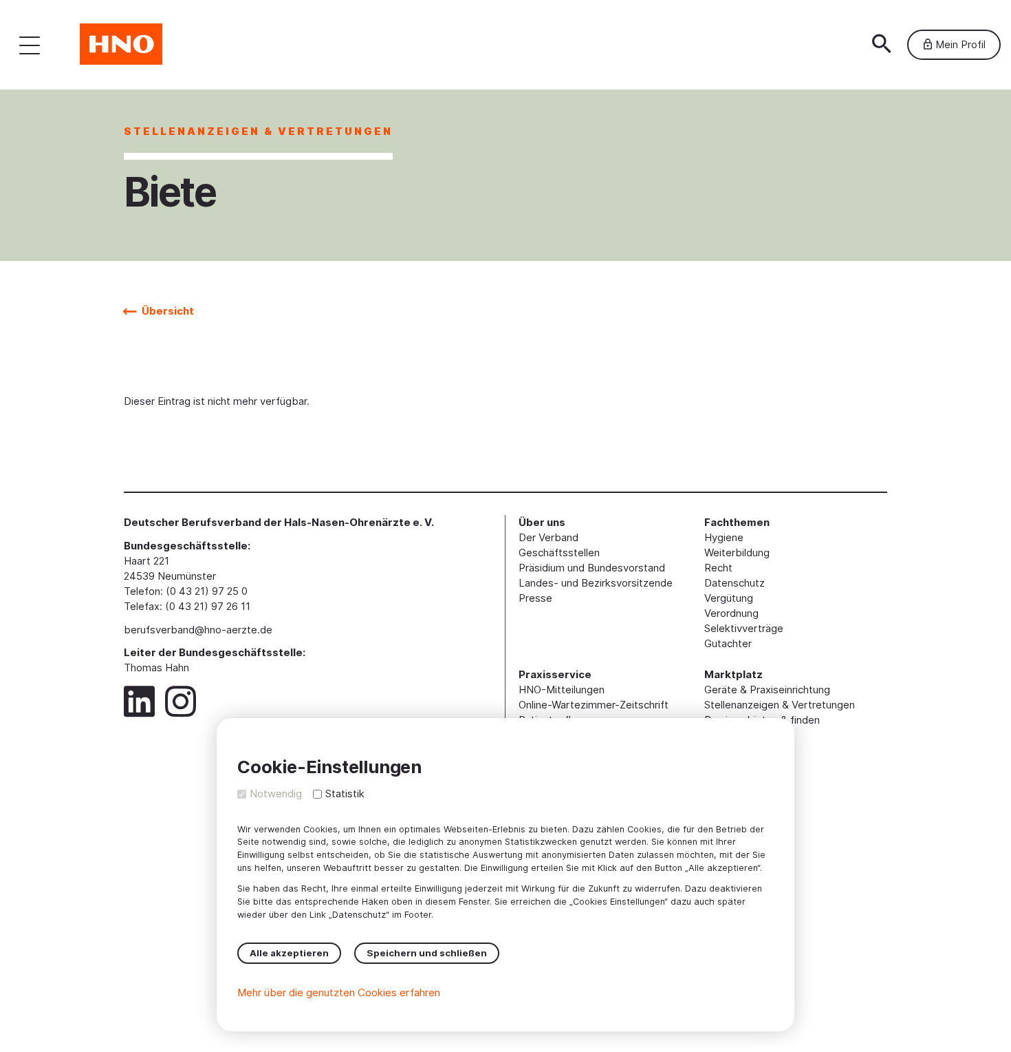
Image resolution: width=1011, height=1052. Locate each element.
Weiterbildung (737, 552)
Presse (535, 597)
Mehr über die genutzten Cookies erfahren (338, 992)
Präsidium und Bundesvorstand (592, 567)
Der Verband (548, 537)
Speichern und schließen (427, 952)
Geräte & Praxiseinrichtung (767, 689)
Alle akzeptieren (289, 952)
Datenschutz (734, 582)
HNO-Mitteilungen (562, 689)
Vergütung (728, 597)
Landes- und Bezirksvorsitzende (596, 582)
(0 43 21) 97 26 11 (207, 606)
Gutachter (728, 643)
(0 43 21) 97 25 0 (207, 591)
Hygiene (723, 537)
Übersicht (167, 310)
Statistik (345, 793)
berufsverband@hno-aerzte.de (198, 629)
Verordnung (731, 613)
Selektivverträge (743, 628)
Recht (718, 567)
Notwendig (276, 793)
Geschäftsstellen (559, 552)
